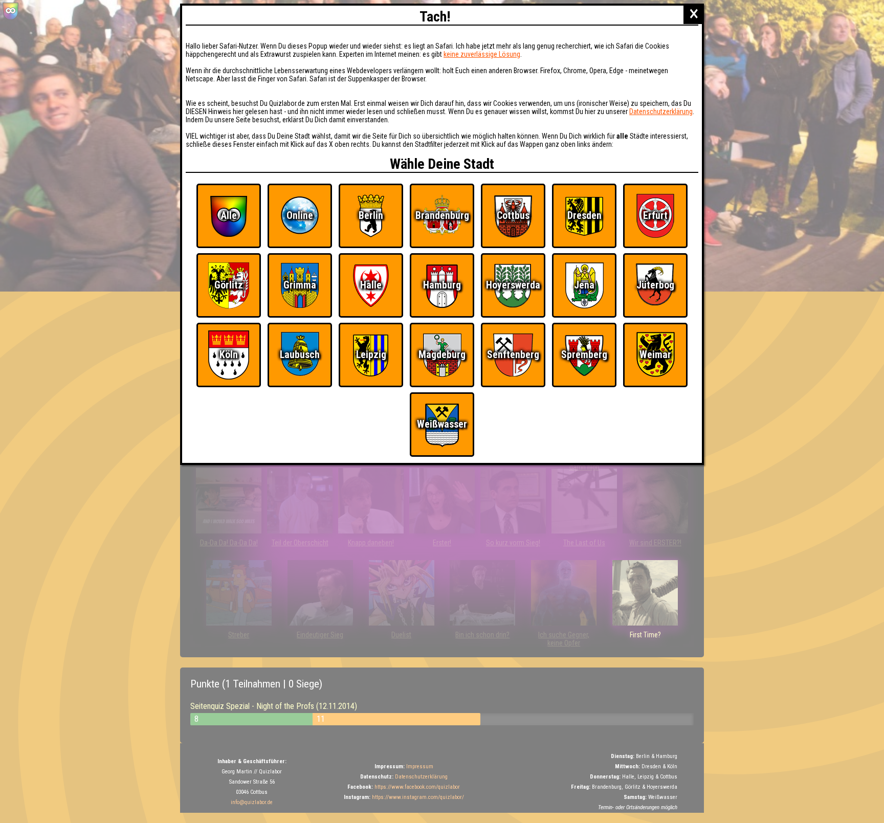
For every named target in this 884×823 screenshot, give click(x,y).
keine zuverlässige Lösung (482, 54)
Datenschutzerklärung (661, 111)
